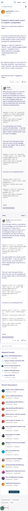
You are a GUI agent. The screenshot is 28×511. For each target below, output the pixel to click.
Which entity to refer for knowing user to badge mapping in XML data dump (15, 414)
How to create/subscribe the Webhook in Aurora (14, 396)
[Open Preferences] (2, 508)
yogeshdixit (17, 446)
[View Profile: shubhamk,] (3, 397)
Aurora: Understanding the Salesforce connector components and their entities (14, 365)
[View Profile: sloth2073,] (3, 451)
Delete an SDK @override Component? (11, 370)
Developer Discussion (7, 6)
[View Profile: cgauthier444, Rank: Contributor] (3, 12)
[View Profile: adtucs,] (3, 403)
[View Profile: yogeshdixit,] (3, 443)
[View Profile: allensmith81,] (3, 459)
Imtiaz (14, 391)
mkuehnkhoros (15, 372)
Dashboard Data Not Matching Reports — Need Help (15, 465)
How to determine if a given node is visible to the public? (15, 426)
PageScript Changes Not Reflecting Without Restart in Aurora (14, 483)
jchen (13, 377)
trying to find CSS (9, 375)
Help (12, 502)
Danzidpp (16, 467)
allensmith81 (17, 460)
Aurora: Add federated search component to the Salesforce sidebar (15, 356)
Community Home (5, 499)
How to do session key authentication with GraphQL (14, 450)
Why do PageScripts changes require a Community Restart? (14, 477)
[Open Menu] (26, 7)
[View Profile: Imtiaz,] (3, 390)
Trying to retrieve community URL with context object (14, 361)
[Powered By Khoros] (14, 507)
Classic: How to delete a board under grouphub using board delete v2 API (15, 389)
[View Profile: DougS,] (4, 88)
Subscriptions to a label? (13, 434)
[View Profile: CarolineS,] (3, 427)
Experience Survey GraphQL (14, 458)
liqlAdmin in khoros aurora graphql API (16, 442)
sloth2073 (16, 454)
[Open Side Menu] (2, 2)
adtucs (15, 404)
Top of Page (16, 499)
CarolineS (16, 430)
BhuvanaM (14, 358)
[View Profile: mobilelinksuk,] (3, 472)
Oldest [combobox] (23, 215)
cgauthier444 (9, 11)
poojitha (16, 479)
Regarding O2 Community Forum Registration (15, 471)
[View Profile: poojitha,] (3, 478)
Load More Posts (14, 492)
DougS (8, 87)
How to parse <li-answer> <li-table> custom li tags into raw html (16, 420)
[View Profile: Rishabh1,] (3, 484)
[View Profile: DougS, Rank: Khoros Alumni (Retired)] (3, 220)
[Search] (15, 2)
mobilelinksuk (17, 473)
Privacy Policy (4, 502)
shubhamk (16, 398)
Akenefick (14, 362)
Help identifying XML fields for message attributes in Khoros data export (16, 402)
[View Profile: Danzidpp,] (3, 466)
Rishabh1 (16, 485)
